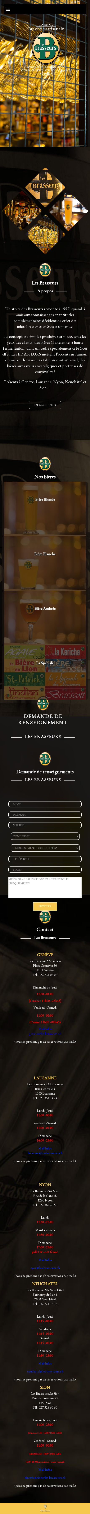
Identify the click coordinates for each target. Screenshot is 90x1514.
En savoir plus (45, 405)
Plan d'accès (45, 1510)
